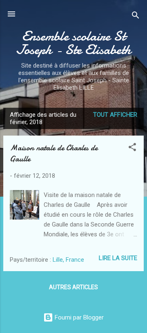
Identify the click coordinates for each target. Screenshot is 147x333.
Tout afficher (115, 114)
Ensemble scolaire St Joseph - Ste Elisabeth (73, 43)
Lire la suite (118, 258)
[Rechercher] (135, 16)
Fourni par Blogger (78, 317)
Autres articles (73, 287)
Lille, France (68, 259)
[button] (132, 148)
